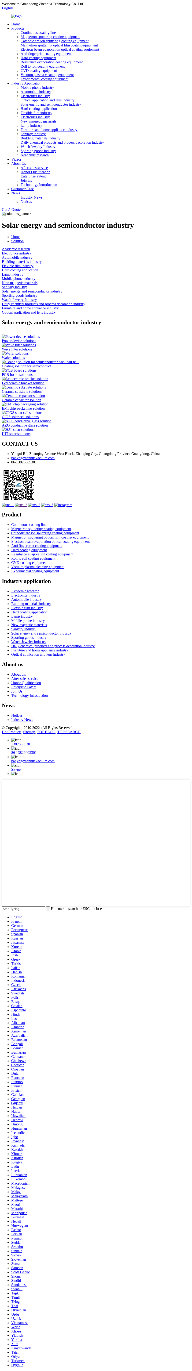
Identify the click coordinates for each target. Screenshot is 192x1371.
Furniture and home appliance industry (49, 130)
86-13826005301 (24, 753)
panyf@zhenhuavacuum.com (33, 458)
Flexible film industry (36, 113)
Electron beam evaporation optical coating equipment (60, 49)
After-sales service (34, 168)
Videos (16, 159)
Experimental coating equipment (44, 79)
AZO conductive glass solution (25, 425)
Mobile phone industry (37, 87)
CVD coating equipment (39, 71)
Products (17, 28)
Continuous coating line (38, 33)
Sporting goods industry (38, 151)
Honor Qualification (35, 172)
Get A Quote (11, 210)
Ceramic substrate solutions (22, 391)
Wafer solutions (13, 358)
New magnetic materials (38, 121)
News (15, 193)
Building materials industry (40, 138)
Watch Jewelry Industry (38, 147)
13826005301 (21, 744)
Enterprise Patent (33, 176)
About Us (18, 164)
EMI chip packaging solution (23, 408)
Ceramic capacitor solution (21, 400)
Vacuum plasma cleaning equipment (47, 75)
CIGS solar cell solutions (20, 417)
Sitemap (29, 732)
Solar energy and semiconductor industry (51, 104)
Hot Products (11, 732)
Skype (16, 769)
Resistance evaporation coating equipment (52, 62)
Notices (26, 202)
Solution (17, 241)
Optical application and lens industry (47, 100)
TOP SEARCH (69, 732)
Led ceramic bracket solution (23, 383)
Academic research (35, 155)
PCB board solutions (17, 375)
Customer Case (22, 189)
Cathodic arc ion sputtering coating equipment (55, 41)
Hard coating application (39, 109)
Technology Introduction (39, 185)
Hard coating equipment (38, 58)
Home (15, 24)
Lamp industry (31, 125)
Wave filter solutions (17, 349)
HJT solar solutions (16, 434)
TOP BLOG (46, 732)
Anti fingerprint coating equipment (46, 54)
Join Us (26, 180)
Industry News (31, 197)
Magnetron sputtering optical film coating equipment (59, 45)
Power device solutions (19, 341)
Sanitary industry (33, 134)
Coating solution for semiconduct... (28, 366)
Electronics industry (35, 96)
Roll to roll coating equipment (43, 66)
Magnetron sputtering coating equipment (50, 37)
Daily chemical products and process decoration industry (62, 142)
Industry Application (26, 83)
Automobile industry (36, 92)
